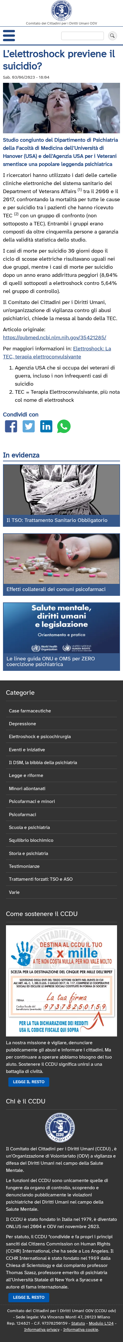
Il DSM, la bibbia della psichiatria (43, 762)
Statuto (78, 1323)
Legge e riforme (26, 775)
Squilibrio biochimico (31, 840)
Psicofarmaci (22, 814)
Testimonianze (24, 866)
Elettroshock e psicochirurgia (40, 736)
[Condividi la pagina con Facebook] (11, 427)
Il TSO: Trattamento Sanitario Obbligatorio (57, 520)
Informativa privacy (41, 1330)
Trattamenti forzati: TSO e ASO (41, 879)
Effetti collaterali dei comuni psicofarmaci (56, 590)
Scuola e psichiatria (29, 827)
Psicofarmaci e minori (32, 801)
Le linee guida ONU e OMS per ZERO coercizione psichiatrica (51, 662)
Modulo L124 (101, 1323)
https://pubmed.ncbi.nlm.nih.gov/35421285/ (54, 338)
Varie (14, 892)
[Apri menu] (9, 36)
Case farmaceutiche (30, 711)
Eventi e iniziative (27, 749)
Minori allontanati (27, 788)
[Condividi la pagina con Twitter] (29, 427)
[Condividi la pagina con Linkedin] (46, 427)
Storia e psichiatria (28, 853)
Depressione (22, 723)
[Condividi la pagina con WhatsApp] (64, 427)
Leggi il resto (28, 1082)
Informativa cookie (80, 1330)
